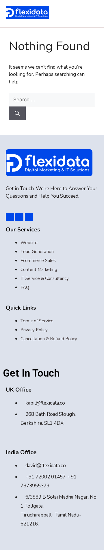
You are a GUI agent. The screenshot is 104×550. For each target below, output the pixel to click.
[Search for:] (52, 99)
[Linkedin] (19, 217)
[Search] (17, 113)
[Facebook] (10, 217)
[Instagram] (29, 217)
